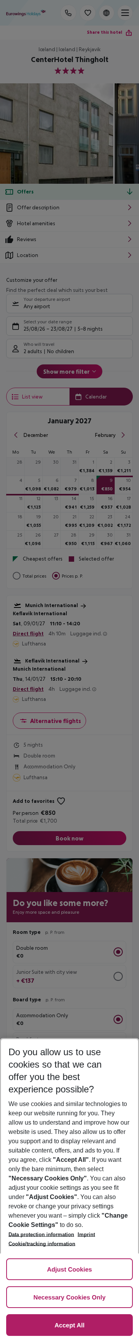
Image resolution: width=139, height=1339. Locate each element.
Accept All (69, 1325)
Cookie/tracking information (41, 1244)
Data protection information (41, 1234)
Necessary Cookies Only (70, 1297)
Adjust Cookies (69, 1270)
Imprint (86, 1234)
